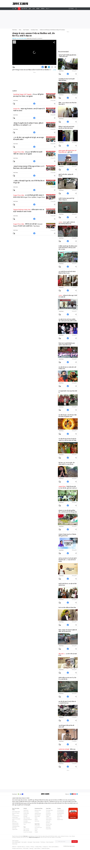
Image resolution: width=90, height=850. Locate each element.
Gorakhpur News (34, 29)
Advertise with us (21, 846)
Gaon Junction (36, 842)
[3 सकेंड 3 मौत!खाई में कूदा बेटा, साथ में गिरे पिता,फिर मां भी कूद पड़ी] (34, 190)
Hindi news (25, 836)
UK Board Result (60, 813)
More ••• (47, 8)
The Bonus (43, 842)
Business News (49, 824)
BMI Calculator (26, 830)
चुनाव (30, 8)
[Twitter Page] (72, 793)
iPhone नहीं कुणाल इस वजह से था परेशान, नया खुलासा (28, 95)
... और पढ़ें (54, 69)
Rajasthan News (15, 823)
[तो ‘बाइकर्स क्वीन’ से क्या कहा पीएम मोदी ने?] (68, 410)
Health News (26, 810)
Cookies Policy (38, 846)
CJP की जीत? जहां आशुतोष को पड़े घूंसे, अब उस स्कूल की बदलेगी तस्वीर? (28, 138)
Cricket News (37, 825)
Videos (36, 817)
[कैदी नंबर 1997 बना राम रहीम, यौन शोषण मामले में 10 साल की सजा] (68, 482)
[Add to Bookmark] (52, 67)
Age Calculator (26, 828)
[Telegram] (77, 793)
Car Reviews (48, 813)
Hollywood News (38, 813)
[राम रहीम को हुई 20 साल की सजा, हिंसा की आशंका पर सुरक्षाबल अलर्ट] (68, 434)
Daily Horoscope (27, 817)
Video (20, 29)
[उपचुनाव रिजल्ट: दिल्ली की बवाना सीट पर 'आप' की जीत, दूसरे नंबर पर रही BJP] (68, 505)
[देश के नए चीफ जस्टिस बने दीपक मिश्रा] (68, 625)
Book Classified (49, 842)
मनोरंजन (42, 8)
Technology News (49, 810)
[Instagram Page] (75, 793)
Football (36, 832)
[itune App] (20, 793)
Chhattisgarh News (15, 826)
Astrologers (26, 821)
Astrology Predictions (28, 819)
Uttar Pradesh (26, 29)
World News (48, 827)
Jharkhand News (15, 824)
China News (48, 825)
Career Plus (48, 821)
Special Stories (60, 819)
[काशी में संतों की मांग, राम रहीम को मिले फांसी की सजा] (68, 603)
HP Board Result (60, 811)
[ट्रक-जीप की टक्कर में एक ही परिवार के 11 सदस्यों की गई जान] (68, 720)
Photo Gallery (37, 816)
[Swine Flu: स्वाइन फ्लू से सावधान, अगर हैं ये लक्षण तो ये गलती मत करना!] (34, 118)
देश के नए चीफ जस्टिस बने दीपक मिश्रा (67, 607)
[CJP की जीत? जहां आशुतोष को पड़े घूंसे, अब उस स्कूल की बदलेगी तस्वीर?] (34, 147)
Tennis (36, 830)
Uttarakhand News (15, 815)
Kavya (58, 817)
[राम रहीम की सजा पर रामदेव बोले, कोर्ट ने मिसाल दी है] (68, 386)
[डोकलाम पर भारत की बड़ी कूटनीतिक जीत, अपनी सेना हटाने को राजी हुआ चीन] (68, 529)
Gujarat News (14, 829)
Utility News (59, 814)
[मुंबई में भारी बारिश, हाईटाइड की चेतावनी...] (68, 193)
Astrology (25, 816)
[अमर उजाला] (20, 4)
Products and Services (17, 848)
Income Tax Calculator (28, 832)
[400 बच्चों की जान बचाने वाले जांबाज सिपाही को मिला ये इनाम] (68, 290)
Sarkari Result (48, 819)
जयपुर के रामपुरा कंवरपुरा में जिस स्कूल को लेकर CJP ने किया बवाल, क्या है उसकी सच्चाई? (28, 167)
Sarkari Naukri (48, 817)
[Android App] (18, 793)
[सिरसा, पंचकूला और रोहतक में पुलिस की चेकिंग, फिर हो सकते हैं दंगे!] (68, 649)
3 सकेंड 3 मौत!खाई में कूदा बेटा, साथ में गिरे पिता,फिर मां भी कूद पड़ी (28, 182)
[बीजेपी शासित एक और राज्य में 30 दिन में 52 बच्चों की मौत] (68, 697)
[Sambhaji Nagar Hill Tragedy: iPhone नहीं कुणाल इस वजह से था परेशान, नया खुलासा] (34, 104)
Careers (28, 846)
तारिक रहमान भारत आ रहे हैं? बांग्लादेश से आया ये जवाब (28, 210)
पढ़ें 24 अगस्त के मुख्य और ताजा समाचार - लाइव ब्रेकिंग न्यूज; (23, 800)
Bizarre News (59, 816)
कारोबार (37, 8)
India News (15, 100)
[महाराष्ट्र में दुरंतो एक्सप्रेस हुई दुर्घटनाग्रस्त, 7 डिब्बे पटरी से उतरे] (68, 74)
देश (19, 8)
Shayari (36, 819)
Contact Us (45, 846)
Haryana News (15, 817)
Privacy (32, 846)
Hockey (36, 828)
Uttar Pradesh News (16, 811)
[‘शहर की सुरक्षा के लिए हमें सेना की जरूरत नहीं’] (68, 744)
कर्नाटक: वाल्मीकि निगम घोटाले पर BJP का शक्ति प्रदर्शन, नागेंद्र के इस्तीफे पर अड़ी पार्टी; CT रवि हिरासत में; (35, 801)
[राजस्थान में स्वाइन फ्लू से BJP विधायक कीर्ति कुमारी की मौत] (68, 553)
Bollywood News (38, 810)
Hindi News (14, 29)
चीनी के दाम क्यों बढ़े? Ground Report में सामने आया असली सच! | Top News (27, 225)
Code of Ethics (37, 848)
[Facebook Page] (70, 793)
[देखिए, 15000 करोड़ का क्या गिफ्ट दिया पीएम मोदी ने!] (68, 122)
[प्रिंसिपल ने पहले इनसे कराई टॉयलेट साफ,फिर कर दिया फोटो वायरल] (68, 146)
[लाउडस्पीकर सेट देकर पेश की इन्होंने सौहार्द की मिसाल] (68, 98)
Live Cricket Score (38, 827)
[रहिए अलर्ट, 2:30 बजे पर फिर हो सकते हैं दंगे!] (68, 673)
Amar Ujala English (16, 842)
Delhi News (14, 827)
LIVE (33, 8)
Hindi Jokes (37, 821)
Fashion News (26, 813)
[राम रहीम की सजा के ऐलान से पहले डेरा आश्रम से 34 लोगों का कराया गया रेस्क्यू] (68, 458)
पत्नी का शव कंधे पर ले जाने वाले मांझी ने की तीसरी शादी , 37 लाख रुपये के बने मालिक (68, 560)
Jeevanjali (30, 842)
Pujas (25, 824)
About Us (14, 846)
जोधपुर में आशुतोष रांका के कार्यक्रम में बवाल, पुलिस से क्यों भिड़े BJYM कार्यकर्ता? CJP (28, 124)
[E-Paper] (73, 813)
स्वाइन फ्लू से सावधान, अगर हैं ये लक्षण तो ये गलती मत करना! (29, 110)
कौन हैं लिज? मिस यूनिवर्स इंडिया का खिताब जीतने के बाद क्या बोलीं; (44, 803)
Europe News (48, 828)
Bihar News (14, 821)
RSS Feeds (25, 848)
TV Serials (37, 811)
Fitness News (26, 811)
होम (15, 8)
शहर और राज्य (24, 8)
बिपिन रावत (67, 749)
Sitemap (31, 848)
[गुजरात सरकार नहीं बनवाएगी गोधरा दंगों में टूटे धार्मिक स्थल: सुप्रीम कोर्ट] (68, 169)
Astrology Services (27, 822)
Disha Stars (14, 843)
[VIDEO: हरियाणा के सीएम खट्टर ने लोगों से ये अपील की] (68, 314)
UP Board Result (60, 810)
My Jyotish (24, 842)
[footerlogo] (45, 794)
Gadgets (47, 816)
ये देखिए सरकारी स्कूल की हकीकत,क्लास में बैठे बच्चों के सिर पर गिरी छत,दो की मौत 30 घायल (68, 247)
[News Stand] (22, 793)
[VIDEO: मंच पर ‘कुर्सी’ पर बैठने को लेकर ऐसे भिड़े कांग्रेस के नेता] (68, 241)
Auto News (48, 811)
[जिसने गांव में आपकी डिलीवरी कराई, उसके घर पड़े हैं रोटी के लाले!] (68, 362)
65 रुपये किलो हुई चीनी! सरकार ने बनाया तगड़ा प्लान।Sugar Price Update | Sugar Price (29, 196)
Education (48, 822)
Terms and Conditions (53, 846)
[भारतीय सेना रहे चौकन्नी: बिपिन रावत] (68, 767)
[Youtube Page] (73, 793)
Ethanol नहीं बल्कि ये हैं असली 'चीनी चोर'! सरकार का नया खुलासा (27, 153)
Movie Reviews (38, 814)
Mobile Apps (48, 814)
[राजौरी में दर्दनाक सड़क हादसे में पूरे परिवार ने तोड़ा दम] (68, 217)
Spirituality (26, 814)
